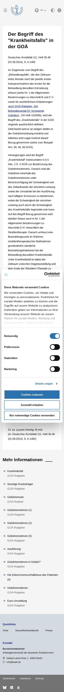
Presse (49, 630)
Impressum (25, 678)
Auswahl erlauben (32, 404)
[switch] (55, 347)
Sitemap (39, 678)
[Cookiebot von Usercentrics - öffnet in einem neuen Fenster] (45, 274)
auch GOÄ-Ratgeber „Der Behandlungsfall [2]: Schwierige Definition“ (26, 111)
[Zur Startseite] (17, 10)
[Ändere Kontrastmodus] (53, 10)
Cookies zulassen (32, 394)
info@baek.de (14, 662)
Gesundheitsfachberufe (27, 630)
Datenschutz (9, 678)
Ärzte (5, 630)
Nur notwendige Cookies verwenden (32, 415)
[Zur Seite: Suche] (59, 10)
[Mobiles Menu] (5, 10)
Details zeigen (44, 383)
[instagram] (11, 687)
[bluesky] (5, 687)
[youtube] (18, 687)
